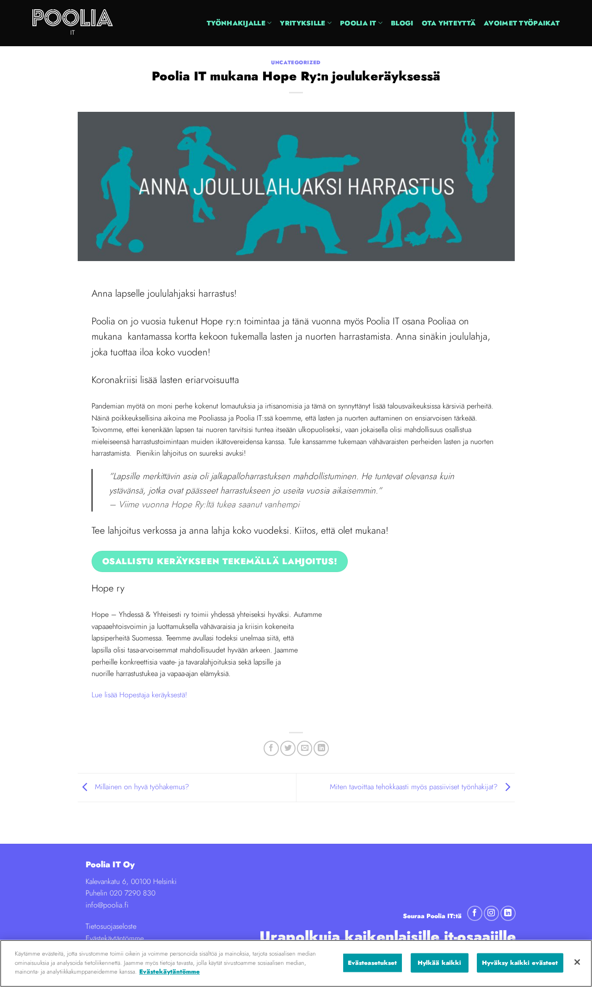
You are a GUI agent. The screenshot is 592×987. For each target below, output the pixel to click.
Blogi (402, 23)
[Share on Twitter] (288, 748)
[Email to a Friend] (304, 748)
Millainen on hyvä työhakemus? (140, 786)
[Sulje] (577, 962)
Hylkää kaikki (440, 962)
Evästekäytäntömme (115, 938)
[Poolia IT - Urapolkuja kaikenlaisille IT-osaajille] (90, 23)
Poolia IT (358, 23)
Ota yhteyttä (448, 23)
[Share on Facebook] (271, 748)
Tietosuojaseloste (111, 926)
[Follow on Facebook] (474, 913)
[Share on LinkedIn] (321, 748)
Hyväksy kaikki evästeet (520, 962)
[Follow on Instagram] (491, 913)
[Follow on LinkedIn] (508, 913)
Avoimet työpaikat (522, 23)
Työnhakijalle (236, 23)
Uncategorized (296, 62)
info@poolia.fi (107, 905)
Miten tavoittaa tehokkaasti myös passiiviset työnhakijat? (415, 786)
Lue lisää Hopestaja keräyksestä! (139, 694)
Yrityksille (302, 23)
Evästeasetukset (372, 962)
